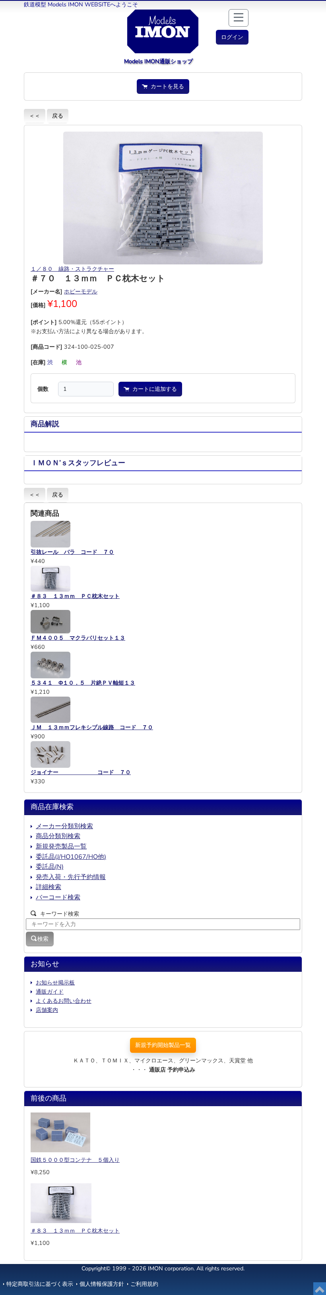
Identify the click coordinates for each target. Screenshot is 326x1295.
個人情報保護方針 (102, 1284)
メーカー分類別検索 (64, 826)
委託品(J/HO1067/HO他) (71, 856)
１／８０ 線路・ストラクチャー (72, 269)
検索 (43, 939)
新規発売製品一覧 (61, 846)
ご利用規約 (144, 1284)
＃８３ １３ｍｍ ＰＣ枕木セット (75, 1231)
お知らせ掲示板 (55, 982)
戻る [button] (57, 116)
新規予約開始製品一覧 (163, 1045)
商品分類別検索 (58, 836)
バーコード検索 (58, 897)
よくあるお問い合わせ (63, 1001)
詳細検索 (48, 887)
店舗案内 (47, 1010)
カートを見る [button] (165, 86)
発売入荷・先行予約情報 (71, 877)
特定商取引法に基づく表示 (39, 1284)
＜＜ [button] (34, 116)
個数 (43, 389)
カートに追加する (153, 389)
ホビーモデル (80, 291)
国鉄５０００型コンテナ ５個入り (75, 1160)
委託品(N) (50, 866)
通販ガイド (50, 992)
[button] (232, 37)
